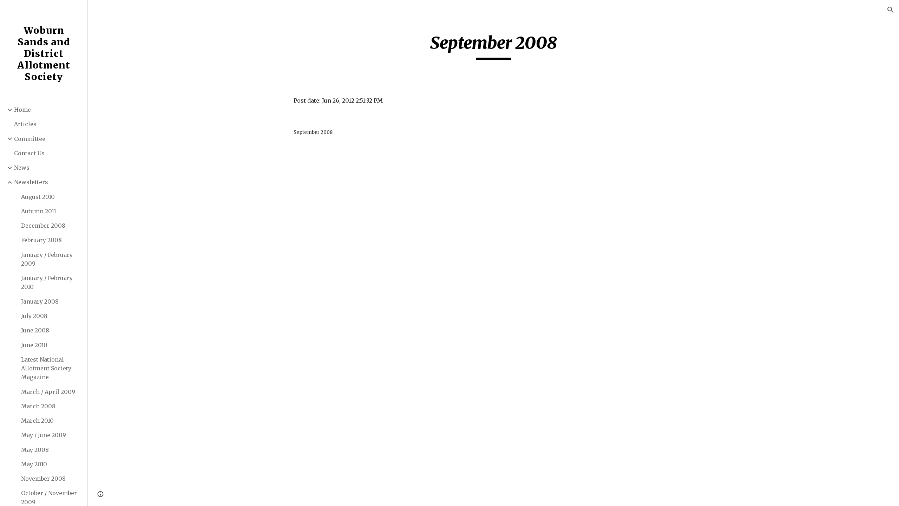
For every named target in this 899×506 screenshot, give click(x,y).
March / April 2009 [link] (48, 391)
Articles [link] (25, 124)
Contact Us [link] (29, 153)
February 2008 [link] (41, 240)
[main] (493, 46)
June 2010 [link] (34, 345)
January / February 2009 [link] (47, 259)
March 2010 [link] (37, 420)
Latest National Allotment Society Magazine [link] (46, 368)
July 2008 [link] (34, 315)
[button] (890, 9)
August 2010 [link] (38, 196)
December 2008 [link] (43, 225)
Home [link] (22, 109)
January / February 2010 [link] (47, 282)
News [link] (21, 167)
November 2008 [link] (43, 478)
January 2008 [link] (40, 301)
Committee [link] (29, 138)
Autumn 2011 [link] (38, 211)
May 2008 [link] (35, 449)
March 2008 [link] (38, 406)
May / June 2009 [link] (43, 435)
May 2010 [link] (34, 464)
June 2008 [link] (35, 330)
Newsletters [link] (31, 182)
